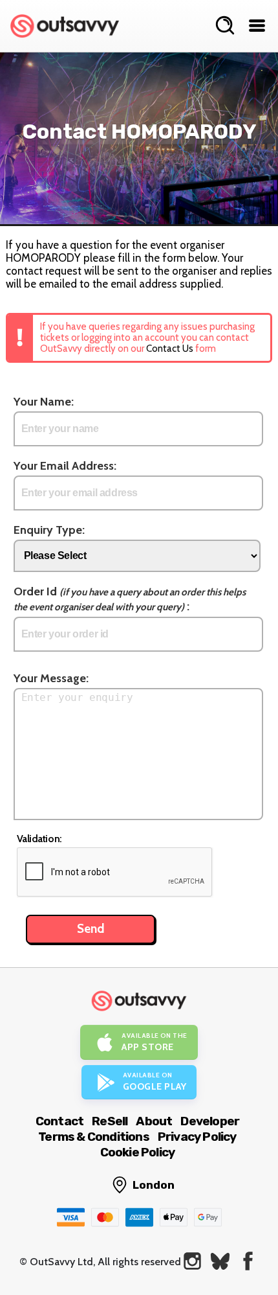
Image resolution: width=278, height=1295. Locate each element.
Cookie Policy (137, 1152)
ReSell (109, 1121)
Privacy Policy (197, 1136)
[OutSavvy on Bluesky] (220, 1261)
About (154, 1121)
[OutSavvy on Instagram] (192, 1261)
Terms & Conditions (93, 1136)
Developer (209, 1121)
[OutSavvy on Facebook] (248, 1261)
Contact (59, 1121)
